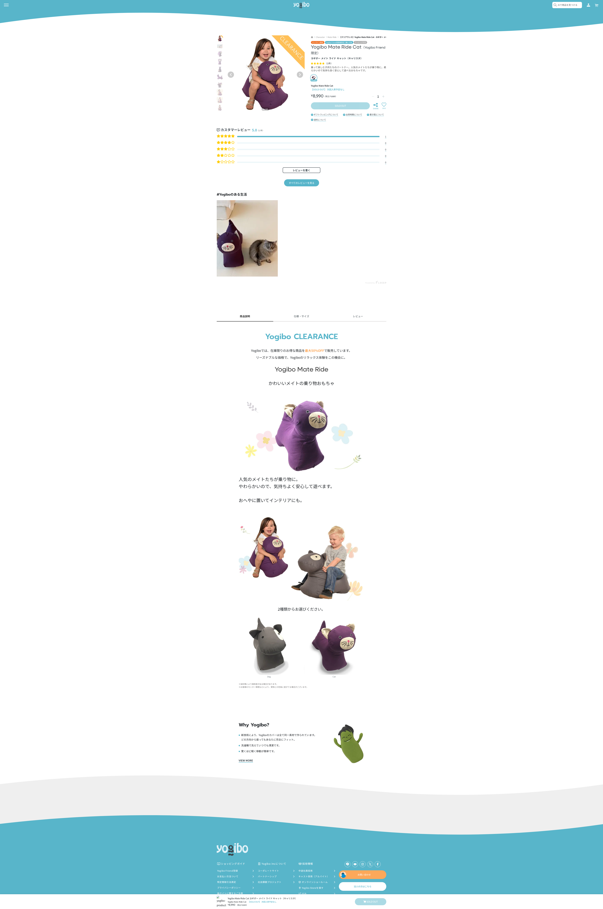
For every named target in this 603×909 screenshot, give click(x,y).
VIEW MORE (246, 760)
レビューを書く (301, 170)
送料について (320, 119)
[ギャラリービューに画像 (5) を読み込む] (220, 69)
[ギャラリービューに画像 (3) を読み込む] (220, 54)
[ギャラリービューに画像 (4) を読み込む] (220, 61)
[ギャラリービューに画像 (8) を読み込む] (220, 92)
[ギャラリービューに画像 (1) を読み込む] (220, 38)
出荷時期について (354, 114)
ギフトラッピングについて (326, 114)
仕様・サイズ (301, 316)
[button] (318, 63)
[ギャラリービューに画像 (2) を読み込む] (220, 46)
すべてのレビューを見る (301, 182)
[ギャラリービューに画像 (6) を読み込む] (220, 77)
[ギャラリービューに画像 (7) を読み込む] (220, 85)
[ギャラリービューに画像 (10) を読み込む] (220, 108)
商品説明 (245, 316)
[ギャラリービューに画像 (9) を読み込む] (220, 100)
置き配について (377, 114)
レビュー (358, 316)
